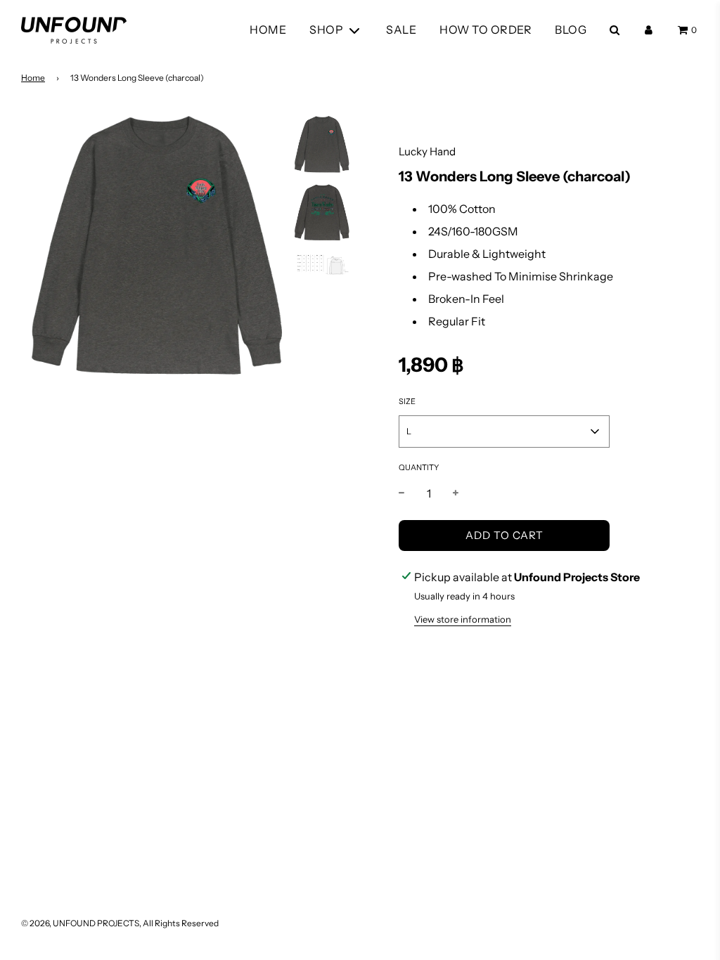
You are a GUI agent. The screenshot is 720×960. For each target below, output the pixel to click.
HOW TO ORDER (485, 29)
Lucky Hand (427, 151)
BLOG (570, 29)
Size (407, 401)
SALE (401, 29)
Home (33, 77)
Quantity (419, 467)
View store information (462, 619)
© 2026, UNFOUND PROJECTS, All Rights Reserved (120, 923)
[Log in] (648, 29)
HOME (268, 29)
